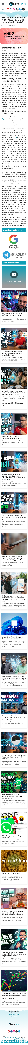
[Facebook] (11, 9)
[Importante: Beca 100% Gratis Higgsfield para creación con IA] (14, 424)
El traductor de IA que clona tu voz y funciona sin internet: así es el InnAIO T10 (14, 757)
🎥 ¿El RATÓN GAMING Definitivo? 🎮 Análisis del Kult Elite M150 (13, 314)
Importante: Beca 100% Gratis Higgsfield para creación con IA (12, 437)
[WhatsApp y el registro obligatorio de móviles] (14, 823)
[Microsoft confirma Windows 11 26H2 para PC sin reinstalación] (14, 624)
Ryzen (4, 119)
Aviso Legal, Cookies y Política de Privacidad (14, 1039)
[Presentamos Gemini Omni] (14, 861)
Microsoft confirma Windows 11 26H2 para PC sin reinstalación (12, 638)
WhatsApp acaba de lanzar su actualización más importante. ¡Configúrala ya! (12, 796)
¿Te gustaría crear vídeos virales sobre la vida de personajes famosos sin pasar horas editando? (14, 954)
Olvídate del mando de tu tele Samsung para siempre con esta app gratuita (14, 517)
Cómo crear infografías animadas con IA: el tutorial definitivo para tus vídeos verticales (14, 717)
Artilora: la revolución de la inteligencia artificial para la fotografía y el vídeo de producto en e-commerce (14, 476)
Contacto (14, 1017)
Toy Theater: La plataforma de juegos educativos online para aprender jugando (12, 353)
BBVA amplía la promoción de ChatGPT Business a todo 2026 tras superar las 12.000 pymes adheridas (14, 558)
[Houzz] (23, 9)
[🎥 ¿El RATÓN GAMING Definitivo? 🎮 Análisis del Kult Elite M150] (14, 301)
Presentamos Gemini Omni (11, 873)
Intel (15, 137)
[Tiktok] (17, 9)
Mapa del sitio (14, 1014)
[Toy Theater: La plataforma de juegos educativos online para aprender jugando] (14, 339)
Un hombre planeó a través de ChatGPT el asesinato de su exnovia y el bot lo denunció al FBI (13, 392)
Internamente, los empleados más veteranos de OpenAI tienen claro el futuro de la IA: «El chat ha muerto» (14, 678)
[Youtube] (8, 9)
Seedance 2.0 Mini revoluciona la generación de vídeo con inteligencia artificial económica (12, 913)
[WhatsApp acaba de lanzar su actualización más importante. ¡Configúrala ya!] (14, 782)
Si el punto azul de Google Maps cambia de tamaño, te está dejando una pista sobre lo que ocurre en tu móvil (13, 598)
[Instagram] (14, 9)
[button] (3, 4)
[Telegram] (20, 9)
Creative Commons (9, 1037)
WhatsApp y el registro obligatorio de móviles (13, 836)
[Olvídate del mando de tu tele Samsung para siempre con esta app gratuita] (14, 503)
